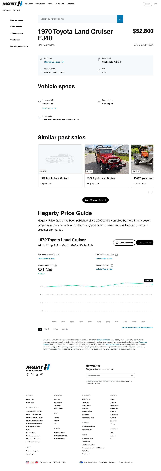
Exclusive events (88, 417)
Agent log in (30, 454)
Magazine (85, 414)
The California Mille (88, 444)
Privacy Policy (124, 381)
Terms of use (129, 462)
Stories (56, 420)
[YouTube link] (41, 374)
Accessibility (103, 462)
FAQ (111, 432)
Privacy (113, 436)
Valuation (85, 402)
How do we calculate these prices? (137, 327)
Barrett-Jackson (52, 62)
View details (143, 242)
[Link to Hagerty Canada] (32, 462)
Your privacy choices (90, 462)
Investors (113, 420)
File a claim (30, 402)
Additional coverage (33, 442)
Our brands (114, 408)
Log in (148, 3)
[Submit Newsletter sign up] (132, 375)
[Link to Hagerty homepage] (38, 367)
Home (112, 399)
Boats (28, 429)
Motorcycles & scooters (34, 423)
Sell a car (57, 405)
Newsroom (114, 414)
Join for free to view (46, 258)
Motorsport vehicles (33, 426)
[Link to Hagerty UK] (36, 462)
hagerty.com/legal (112, 344)
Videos (56, 417)
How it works (58, 408)
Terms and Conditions (93, 383)
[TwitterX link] (32, 374)
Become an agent (32, 451)
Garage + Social (59, 432)
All (55, 423)
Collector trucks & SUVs (34, 417)
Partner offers (87, 411)
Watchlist (16, 10)
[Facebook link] (27, 374)
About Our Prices (103, 340)
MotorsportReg (59, 438)
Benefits (85, 408)
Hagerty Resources (61, 435)
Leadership (114, 405)
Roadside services (88, 426)
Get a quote (30, 399)
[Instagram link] (37, 374)
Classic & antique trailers (34, 420)
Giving (112, 424)
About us (113, 402)
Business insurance (33, 436)
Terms (112, 439)
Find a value (7, 10)
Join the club (86, 399)
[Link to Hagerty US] (27, 462)
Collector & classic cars (34, 414)
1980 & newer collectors (34, 411)
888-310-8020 (87, 429)
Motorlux (85, 451)
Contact (113, 417)
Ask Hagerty (86, 405)
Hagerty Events (87, 438)
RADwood (85, 454)
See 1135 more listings (94, 200)
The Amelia (86, 441)
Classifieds (58, 402)
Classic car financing (33, 439)
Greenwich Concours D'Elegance (93, 448)
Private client (30, 432)
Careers (113, 411)
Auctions (57, 399)
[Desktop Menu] (155, 4)
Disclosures (112, 462)
